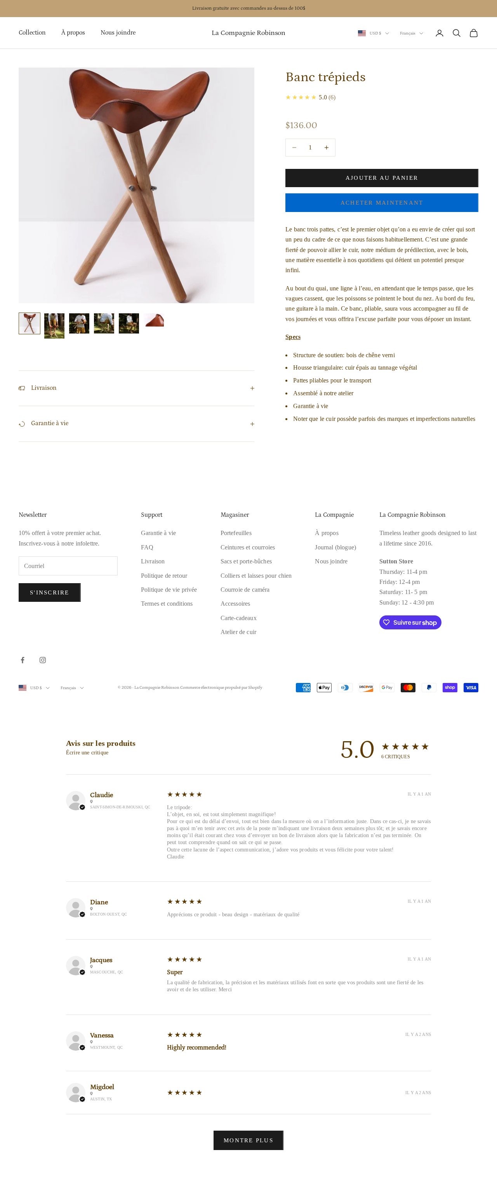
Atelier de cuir (238, 632)
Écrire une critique (87, 753)
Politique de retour (164, 575)
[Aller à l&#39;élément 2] (54, 326)
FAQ (147, 547)
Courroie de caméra (245, 589)
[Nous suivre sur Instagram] (43, 660)
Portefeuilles (236, 533)
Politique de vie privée (169, 589)
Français (407, 33)
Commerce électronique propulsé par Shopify (221, 687)
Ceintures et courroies (248, 547)
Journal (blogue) (335, 547)
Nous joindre (118, 33)
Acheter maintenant (382, 203)
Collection (32, 33)
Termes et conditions (167, 603)
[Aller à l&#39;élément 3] (79, 323)
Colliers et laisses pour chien (256, 575)
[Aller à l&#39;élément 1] (29, 323)
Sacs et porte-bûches (246, 561)
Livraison (153, 561)
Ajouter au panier (382, 178)
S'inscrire (50, 592)
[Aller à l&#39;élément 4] (104, 323)
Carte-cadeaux (239, 618)
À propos (73, 33)
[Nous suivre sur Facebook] (22, 660)
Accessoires (235, 603)
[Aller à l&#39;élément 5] (129, 323)
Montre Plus (248, 1140)
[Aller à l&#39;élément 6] (154, 320)
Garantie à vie (158, 533)
